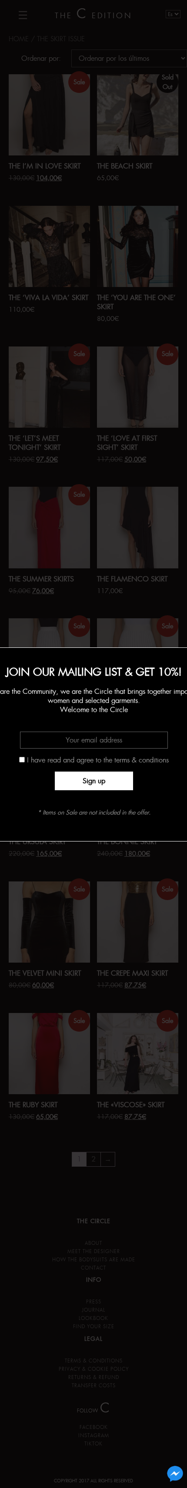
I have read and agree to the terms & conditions (98, 760)
